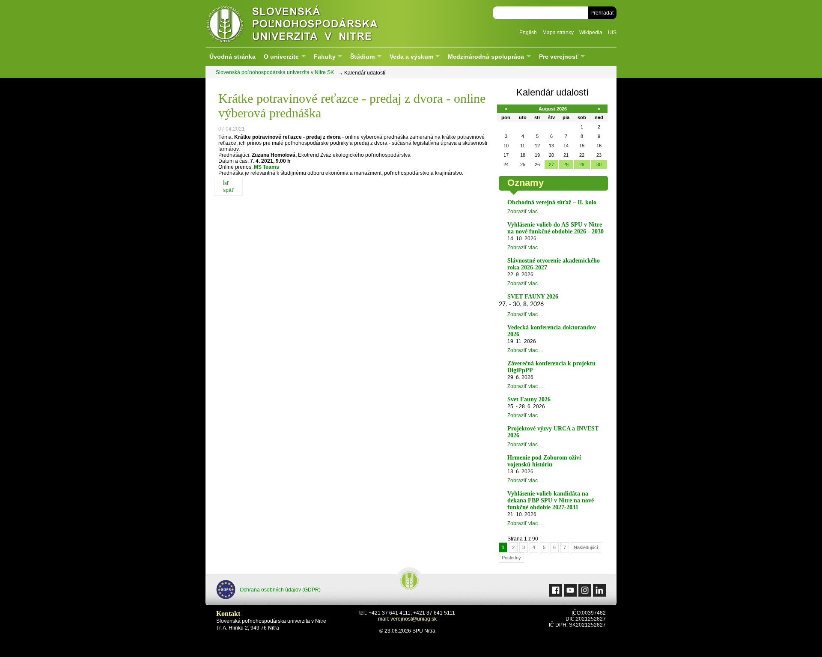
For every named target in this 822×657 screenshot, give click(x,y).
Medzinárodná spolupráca (486, 56)
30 (599, 164)
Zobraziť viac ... (525, 212)
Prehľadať (602, 13)
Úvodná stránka (232, 56)
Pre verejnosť (558, 56)
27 (551, 164)
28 (566, 164)
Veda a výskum (411, 56)
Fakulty (325, 56)
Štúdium (362, 56)
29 (581, 164)
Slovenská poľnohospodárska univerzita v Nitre (310, 23)
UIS (612, 33)
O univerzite (281, 56)
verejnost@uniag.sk (413, 619)
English (528, 33)
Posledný (511, 557)
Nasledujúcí (586, 547)
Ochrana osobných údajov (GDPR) (280, 590)
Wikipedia (590, 33)
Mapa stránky (558, 33)
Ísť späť (228, 186)
